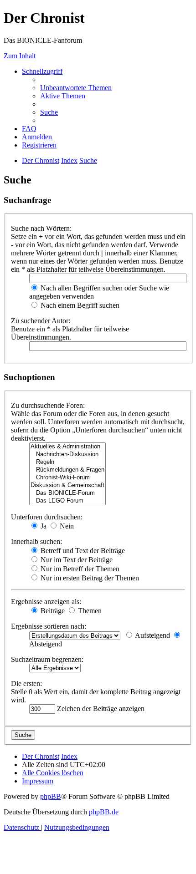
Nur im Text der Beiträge (76, 560)
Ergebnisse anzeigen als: (46, 601)
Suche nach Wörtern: (41, 228)
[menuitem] (76, 87)
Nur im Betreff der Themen (79, 569)
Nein (66, 526)
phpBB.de (104, 812)
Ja (42, 526)
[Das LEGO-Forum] (67, 501)
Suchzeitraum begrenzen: (47, 659)
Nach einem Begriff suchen (79, 305)
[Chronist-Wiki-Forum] (67, 478)
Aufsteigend (152, 635)
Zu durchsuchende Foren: (48, 405)
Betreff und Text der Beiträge (82, 550)
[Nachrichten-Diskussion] (67, 454)
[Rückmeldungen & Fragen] (67, 470)
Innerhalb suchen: (36, 541)
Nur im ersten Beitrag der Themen (89, 578)
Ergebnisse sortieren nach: (48, 626)
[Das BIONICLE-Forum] (67, 493)
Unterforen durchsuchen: (47, 517)
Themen (89, 611)
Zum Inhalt (20, 56)
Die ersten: (26, 683)
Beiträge (52, 611)
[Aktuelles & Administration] (67, 447)
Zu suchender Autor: (40, 321)
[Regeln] (67, 462)
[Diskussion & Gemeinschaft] (67, 485)
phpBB (50, 796)
